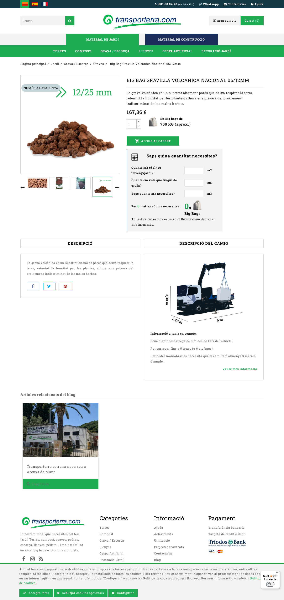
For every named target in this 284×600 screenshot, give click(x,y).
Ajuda (158, 527)
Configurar (125, 593)
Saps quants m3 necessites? (153, 193)
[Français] (44, 4)
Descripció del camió (203, 243)
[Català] (24, 4)
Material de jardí (102, 39)
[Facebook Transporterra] (23, 559)
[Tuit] (49, 286)
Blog (157, 560)
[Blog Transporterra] (40, 559)
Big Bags (192, 213)
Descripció (80, 243)
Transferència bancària (226, 527)
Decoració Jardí (216, 51)
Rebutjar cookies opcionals (82, 593)
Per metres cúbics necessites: (155, 206)
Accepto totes (38, 593)
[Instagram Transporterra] (32, 559)
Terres (59, 51)
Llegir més (37, 483)
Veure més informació (239, 369)
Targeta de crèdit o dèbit (227, 534)
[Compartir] (33, 286)
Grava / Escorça (115, 51)
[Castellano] (34, 4)
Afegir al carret (153, 141)
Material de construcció (181, 39)
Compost (83, 51)
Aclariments (163, 534)
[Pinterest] (66, 286)
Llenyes (146, 51)
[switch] (270, 584)
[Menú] (277, 573)
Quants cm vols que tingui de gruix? (154, 182)
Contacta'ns (163, 553)
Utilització (162, 540)
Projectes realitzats (169, 547)
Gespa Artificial (177, 51)
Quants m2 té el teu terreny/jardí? (146, 170)
